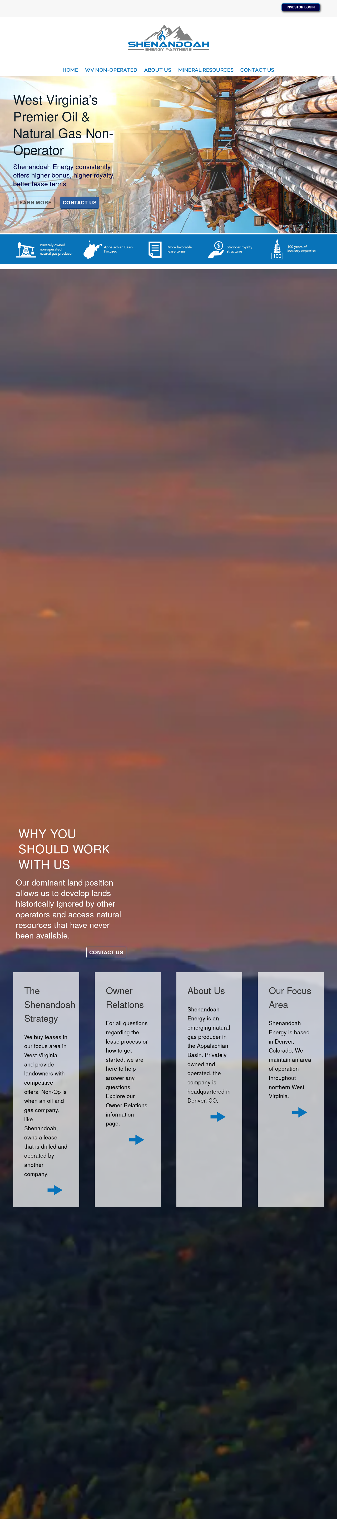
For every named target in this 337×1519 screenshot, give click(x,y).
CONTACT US (80, 202)
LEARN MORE (34, 202)
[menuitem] (70, 69)
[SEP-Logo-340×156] (168, 40)
